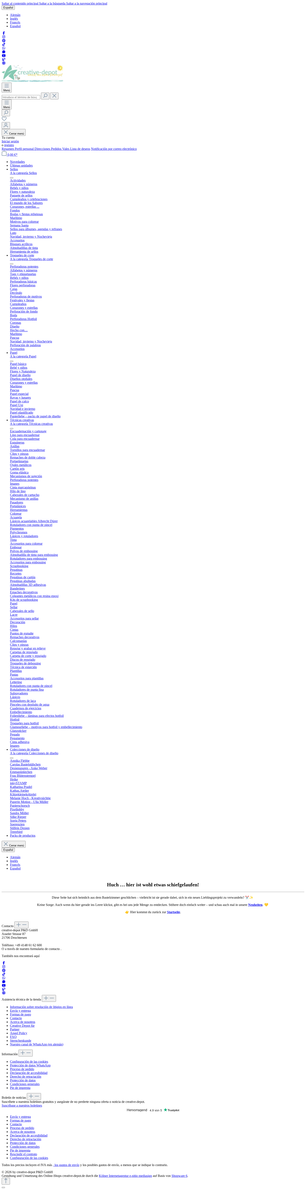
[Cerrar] (3, 1187)
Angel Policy (18, 1033)
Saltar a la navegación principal (86, 3)
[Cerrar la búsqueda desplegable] (54, 96)
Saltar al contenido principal (20, 3)
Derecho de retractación (25, 1076)
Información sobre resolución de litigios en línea (41, 1007)
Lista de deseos (80, 149)
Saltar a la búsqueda (52, 3)
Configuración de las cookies (29, 1061)
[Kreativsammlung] (4, 63)
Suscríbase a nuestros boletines (22, 1105)
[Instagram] (4, 37)
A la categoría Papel (23, 356)
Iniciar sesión (10, 141)
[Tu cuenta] (6, 125)
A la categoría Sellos (23, 173)
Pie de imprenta (20, 1088)
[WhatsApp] (4, 48)
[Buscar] (45, 96)
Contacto (16, 1018)
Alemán (15, 15)
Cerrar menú (16, 133)
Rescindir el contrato (23, 1154)
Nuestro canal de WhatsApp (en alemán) (36, 1044)
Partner (14, 1029)
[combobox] (21, 97)
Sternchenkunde (20, 1040)
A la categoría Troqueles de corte (31, 259)
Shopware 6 (179, 1176)
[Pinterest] (4, 40)
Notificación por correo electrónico (114, 149)
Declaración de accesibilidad (28, 1073)
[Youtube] (4, 55)
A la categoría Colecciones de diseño (34, 753)
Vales (66, 149)
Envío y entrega (20, 1010)
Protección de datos (23, 1080)
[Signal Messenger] (4, 52)
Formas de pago (20, 1014)
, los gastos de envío (66, 1165)
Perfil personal (25, 149)
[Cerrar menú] (11, 177)
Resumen (8, 149)
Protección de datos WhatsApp (30, 1065)
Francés (15, 22)
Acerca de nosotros (22, 1022)
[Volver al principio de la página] (6, 1181)
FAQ (13, 1037)
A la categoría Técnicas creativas (31, 424)
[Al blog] (4, 59)
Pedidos (56, 149)
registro (9, 145)
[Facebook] (4, 33)
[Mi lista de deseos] (4, 120)
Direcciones (43, 149)
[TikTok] (4, 44)
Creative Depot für (22, 1025)
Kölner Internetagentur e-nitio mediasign (125, 1176)
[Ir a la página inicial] (32, 80)
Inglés (14, 18)
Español (15, 26)
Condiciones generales (25, 1084)
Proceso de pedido (22, 1069)
